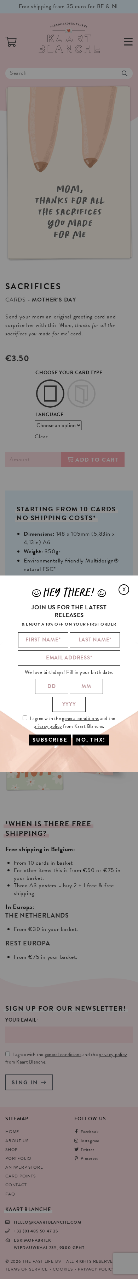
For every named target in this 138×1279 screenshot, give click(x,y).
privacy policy (48, 726)
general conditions (80, 718)
